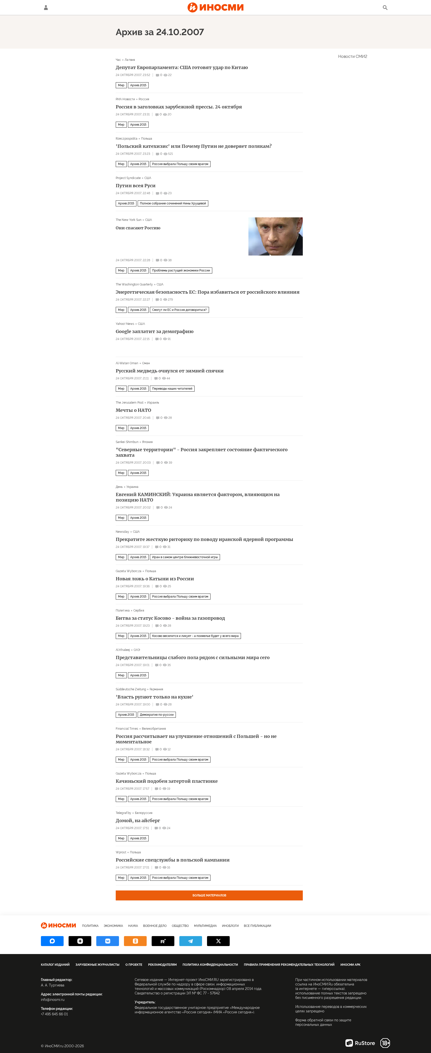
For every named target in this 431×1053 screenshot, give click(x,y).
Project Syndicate (128, 178)
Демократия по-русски (157, 714)
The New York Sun (128, 220)
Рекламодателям (162, 964)
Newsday (122, 531)
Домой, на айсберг (138, 820)
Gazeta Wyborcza (128, 571)
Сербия (138, 610)
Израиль (153, 402)
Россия (144, 99)
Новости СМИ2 (352, 56)
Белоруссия (143, 813)
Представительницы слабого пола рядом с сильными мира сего (193, 657)
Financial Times (127, 728)
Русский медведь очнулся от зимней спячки (170, 371)
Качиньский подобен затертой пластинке (167, 781)
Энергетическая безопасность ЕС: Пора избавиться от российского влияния (208, 292)
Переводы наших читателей (172, 388)
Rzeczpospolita (126, 138)
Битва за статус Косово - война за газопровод (170, 618)
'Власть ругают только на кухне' (155, 697)
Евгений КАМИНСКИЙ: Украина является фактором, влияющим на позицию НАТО (198, 497)
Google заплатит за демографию (155, 331)
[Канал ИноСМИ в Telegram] (190, 941)
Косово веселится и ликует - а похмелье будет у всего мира (195, 636)
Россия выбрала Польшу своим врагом (180, 164)
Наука (133, 925)
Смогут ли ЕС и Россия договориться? (179, 310)
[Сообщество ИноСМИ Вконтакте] (107, 941)
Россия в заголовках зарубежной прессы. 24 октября (179, 107)
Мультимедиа (205, 925)
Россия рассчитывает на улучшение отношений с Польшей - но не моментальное (196, 739)
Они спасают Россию (138, 227)
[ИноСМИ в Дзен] (80, 941)
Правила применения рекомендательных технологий (289, 964)
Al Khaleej (123, 650)
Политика (123, 610)
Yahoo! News (125, 324)
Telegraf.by (123, 813)
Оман (146, 363)
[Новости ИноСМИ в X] (218, 941)
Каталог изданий (55, 964)
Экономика (113, 925)
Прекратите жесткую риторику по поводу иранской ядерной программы (204, 539)
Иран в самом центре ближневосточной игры (185, 557)
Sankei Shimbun (127, 442)
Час (118, 60)
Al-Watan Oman (127, 363)
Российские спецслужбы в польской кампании (173, 860)
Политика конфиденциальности (210, 964)
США (147, 178)
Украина (132, 487)
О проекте (133, 964)
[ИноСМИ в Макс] (52, 941)
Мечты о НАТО (133, 410)
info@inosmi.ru (52, 1000)
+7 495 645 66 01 (54, 1014)
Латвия (130, 60)
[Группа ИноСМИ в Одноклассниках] (135, 941)
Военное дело (155, 925)
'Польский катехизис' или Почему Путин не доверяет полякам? (194, 146)
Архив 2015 (138, 85)
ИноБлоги (230, 925)
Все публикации (257, 925)
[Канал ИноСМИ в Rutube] (163, 941)
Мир (121, 85)
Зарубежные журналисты (97, 964)
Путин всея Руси (136, 185)
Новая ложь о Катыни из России (155, 579)
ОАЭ (137, 650)
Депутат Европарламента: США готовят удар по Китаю (182, 67)
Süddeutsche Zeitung (131, 689)
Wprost (121, 852)
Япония (147, 442)
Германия (156, 689)
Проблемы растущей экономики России (181, 270)
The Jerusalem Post (129, 402)
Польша (146, 138)
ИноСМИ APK (350, 964)
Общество (180, 925)
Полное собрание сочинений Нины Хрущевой (173, 203)
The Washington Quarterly (134, 284)
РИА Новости (125, 99)
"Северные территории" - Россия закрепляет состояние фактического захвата (202, 452)
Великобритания (154, 728)
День (119, 487)
